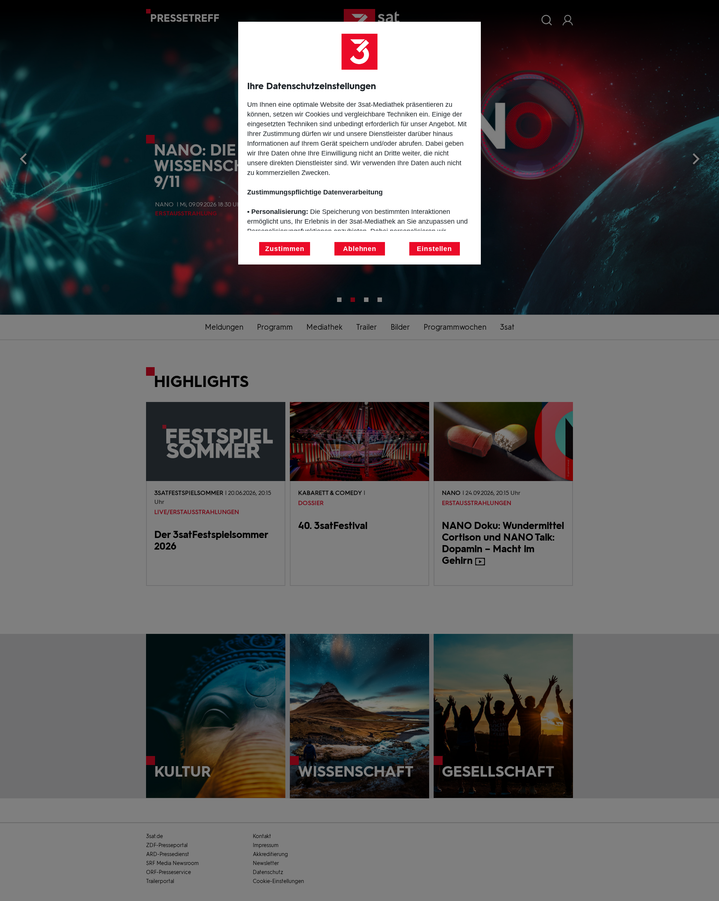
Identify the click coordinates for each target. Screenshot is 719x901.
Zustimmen (284, 249)
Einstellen (434, 249)
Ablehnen (359, 249)
